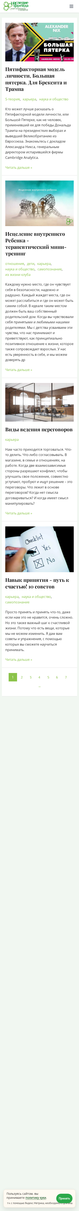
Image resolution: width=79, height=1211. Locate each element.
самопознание (49, 269)
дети (30, 263)
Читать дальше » (18, 167)
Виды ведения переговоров (39, 429)
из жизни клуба (18, 274)
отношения (14, 263)
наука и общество (53, 99)
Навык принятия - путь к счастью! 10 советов (37, 583)
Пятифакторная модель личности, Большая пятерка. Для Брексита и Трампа (36, 79)
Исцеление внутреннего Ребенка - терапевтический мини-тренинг (36, 243)
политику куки (35, 1198)
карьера (29, 99)
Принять (64, 1198)
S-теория (12, 99)
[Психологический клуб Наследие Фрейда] (15, 6)
